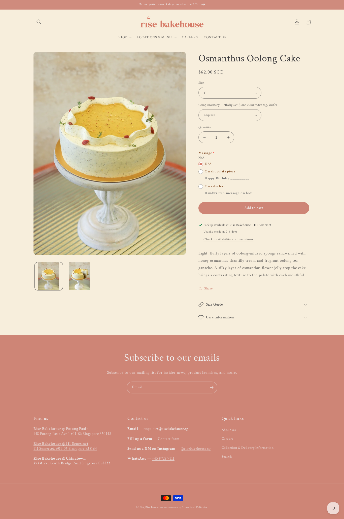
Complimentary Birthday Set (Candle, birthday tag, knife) (237, 105)
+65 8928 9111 (163, 458)
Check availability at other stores (228, 239)
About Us (229, 430)
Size (201, 83)
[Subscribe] (211, 387)
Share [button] (208, 288)
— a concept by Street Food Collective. (186, 507)
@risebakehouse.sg (196, 448)
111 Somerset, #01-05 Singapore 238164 (65, 446)
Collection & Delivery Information (248, 448)
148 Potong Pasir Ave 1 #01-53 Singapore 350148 (72, 431)
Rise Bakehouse (154, 507)
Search (227, 456)
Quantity (204, 127)
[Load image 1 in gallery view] (49, 276)
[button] (39, 21)
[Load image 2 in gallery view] (79, 276)
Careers (227, 438)
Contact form (169, 438)
